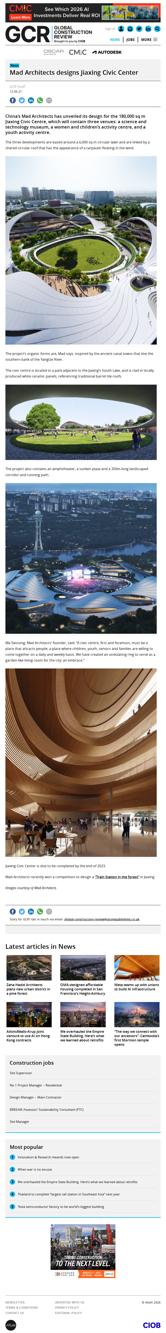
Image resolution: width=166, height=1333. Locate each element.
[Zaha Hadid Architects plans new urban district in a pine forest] (29, 967)
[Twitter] (139, 29)
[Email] (130, 29)
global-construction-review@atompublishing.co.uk (101, 919)
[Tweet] (22, 100)
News (115, 39)
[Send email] (49, 100)
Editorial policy (68, 1313)
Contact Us (14, 1313)
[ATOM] (44, 1325)
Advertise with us (69, 1302)
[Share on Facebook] (13, 100)
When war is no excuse (35, 1169)
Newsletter (15, 1302)
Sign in (110, 29)
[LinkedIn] (148, 29)
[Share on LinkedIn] (31, 100)
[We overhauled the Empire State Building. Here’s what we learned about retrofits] (82, 1014)
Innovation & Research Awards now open (48, 1157)
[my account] (121, 29)
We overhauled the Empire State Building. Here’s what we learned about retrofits (77, 1182)
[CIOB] (122, 1325)
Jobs (130, 39)
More (146, 39)
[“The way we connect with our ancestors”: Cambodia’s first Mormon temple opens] (137, 1014)
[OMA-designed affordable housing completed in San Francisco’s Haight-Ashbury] (82, 967)
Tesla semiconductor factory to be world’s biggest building (61, 1206)
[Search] (157, 29)
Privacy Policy (67, 1308)
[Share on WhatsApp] (40, 100)
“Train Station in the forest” (117, 877)
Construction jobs (32, 1062)
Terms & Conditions (21, 1308)
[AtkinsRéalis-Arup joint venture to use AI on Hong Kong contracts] (29, 1014)
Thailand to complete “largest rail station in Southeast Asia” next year (69, 1194)
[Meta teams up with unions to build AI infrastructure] (137, 967)
